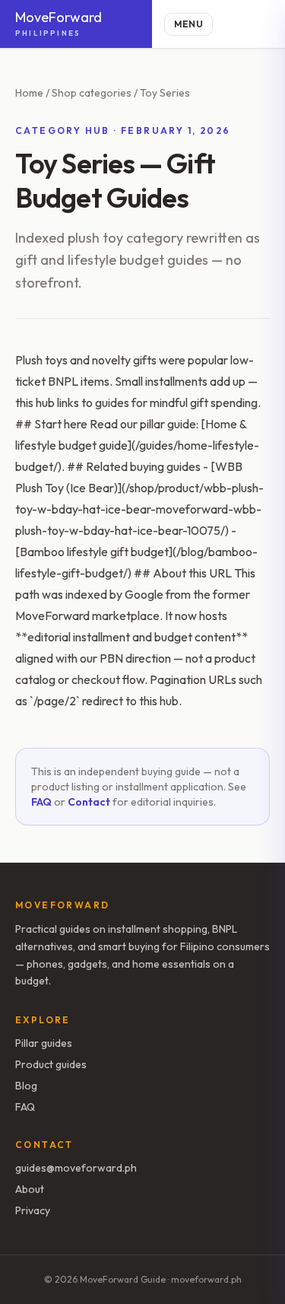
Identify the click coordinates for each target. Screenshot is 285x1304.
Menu (188, 24)
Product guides (51, 1064)
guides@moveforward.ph (76, 1168)
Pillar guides (43, 1043)
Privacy (32, 1210)
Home (29, 93)
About (29, 1189)
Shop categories (91, 93)
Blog (26, 1085)
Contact (89, 802)
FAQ (41, 802)
